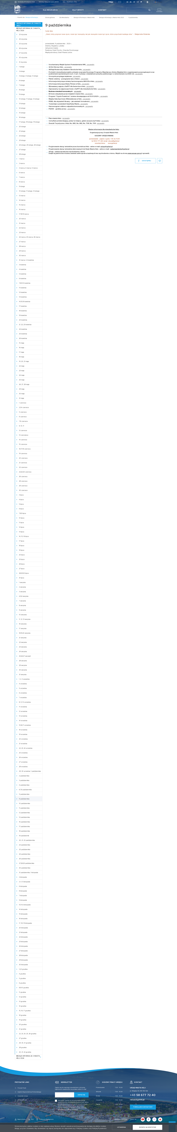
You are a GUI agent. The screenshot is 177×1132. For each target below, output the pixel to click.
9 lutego (22, 94)
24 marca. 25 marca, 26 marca (29, 237)
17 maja (21, 352)
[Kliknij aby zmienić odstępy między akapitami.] (141, 2)
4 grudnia (22, 974)
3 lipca (21, 495)
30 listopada (23, 964)
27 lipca (21, 568)
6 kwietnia (22, 278)
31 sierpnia (22, 674)
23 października (24, 845)
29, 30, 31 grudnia (25, 1043)
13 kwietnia (23, 297)
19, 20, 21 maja (24, 361)
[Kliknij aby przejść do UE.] (119, 2)
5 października (24, 794)
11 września (23, 707)
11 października (24, 808)
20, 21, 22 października (27, 840)
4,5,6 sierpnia (23, 596)
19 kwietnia (23, 315)
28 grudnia (22, 1047)
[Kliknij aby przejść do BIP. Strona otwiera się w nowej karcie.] (110, 2)
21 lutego (22, 131)
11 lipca (21, 522)
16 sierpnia (22, 624)
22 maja (21, 366)
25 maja (21, 380)
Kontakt (102, 10)
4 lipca (21, 499)
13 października (24, 817)
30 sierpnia (23, 670)
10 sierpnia (23, 614)
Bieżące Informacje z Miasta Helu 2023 (28, 29)
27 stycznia (23, 53)
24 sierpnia (23, 651)
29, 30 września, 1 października (30, 771)
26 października (24, 858)
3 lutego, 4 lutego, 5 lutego (28, 76)
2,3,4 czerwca (24, 407)
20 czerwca (23, 458)
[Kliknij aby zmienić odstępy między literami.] (130, 2)
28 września (23, 766)
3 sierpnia (22, 591)
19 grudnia (22, 1020)
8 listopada (23, 891)
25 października (24, 849)
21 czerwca (23, 463)
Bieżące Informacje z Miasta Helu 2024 (28, 1057)
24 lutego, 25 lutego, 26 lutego (30, 145)
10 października (24, 803)
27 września (23, 762)
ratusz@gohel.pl (106, 146)
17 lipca (21, 541)
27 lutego (22, 149)
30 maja (21, 393)
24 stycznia (23, 39)
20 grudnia (23, 1024)
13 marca (22, 195)
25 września (23, 753)
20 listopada (23, 928)
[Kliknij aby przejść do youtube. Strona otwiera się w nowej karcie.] (143, 1119)
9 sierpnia (22, 610)
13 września (23, 716)
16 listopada (23, 918)
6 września (23, 693)
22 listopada (23, 937)
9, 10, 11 (21, 426)
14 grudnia (22, 1006)
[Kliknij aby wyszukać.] (149, 10)
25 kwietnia (23, 334)
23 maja (21, 370)
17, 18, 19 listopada (25, 923)
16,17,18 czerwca (24, 449)
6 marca (22, 172)
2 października (24, 776)
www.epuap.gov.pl (135, 153)
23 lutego (22, 140)
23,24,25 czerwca (25, 472)
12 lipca (21, 527)
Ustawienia (121, 1127)
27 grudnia (22, 1038)
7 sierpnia (22, 601)
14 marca (22, 200)
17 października (24, 826)
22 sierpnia (23, 642)
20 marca (22, 218)
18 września (23, 730)
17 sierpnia (22, 628)
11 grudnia (22, 992)
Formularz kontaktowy (143, 1107)
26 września (23, 757)
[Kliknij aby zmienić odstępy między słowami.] (137, 2)
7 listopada (23, 895)
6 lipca (21, 509)
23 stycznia (23, 34)
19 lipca (21, 550)
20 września (23, 739)
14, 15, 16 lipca (24, 536)
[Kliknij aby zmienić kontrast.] (147, 2)
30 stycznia (23, 57)
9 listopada (23, 900)
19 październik (24, 835)
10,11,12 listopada (25, 905)
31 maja (21, 398)
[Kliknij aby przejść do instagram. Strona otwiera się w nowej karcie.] (154, 1119)
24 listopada (23, 946)
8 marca (22, 182)
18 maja (21, 357)
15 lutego (22, 113)
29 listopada (23, 960)
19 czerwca (23, 453)
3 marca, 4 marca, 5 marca (28, 168)
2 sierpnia (22, 587)
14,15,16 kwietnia (24, 301)
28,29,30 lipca (24, 573)
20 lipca (22, 555)
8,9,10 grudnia (24, 987)
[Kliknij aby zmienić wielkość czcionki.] (127, 2)
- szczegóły (90, 64)
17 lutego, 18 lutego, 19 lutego (29, 122)
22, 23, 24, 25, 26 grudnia (27, 1033)
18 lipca (21, 545)
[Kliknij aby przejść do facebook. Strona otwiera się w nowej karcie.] (148, 1119)
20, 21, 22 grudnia (25, 1052)
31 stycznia (23, 62)
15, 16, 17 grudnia (25, 1010)
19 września (23, 734)
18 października (24, 831)
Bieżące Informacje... (32, 17)
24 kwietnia (23, 329)
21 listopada (23, 932)
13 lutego (22, 103)
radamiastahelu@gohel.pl (119, 149)
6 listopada (23, 886)
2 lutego (22, 71)
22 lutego (22, 136)
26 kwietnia (23, 338)
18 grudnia (22, 1015)
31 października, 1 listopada (28, 872)
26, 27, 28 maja (24, 384)
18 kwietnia (23, 311)
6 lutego (22, 80)
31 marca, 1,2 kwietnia (26, 260)
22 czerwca (23, 467)
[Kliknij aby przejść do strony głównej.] (23, 9)
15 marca (22, 205)
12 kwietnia (23, 292)
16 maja (21, 347)
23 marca (22, 232)
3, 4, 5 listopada (24, 882)
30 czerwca (23, 490)
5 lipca (21, 504)
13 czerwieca (23, 435)
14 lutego (22, 108)
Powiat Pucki (22, 1088)
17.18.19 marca (24, 214)
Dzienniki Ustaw (23, 1096)
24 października (24, 854)
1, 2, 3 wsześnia (24, 679)
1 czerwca (22, 403)
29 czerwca (23, 486)
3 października (24, 780)
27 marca (22, 241)
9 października (24, 799)
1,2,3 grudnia (23, 969)
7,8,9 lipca (22, 513)
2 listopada (23, 877)
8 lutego (22, 90)
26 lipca (21, 564)
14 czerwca (23, 439)
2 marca (22, 163)
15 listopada (23, 914)
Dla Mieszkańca (50, 10)
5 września (23, 688)
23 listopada (23, 941)
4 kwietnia (22, 269)
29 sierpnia (23, 665)
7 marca (22, 177)
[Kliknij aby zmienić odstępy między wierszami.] (134, 2)
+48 (143, 1095)
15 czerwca (23, 444)
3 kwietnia (22, 265)
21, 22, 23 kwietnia (25, 324)
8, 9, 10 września (25, 702)
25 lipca (21, 559)
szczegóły (101, 89)
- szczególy (84, 79)
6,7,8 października (25, 789)
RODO (20, 1104)
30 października (24, 868)
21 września (23, 743)
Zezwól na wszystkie (147, 1127)
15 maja (21, 343)
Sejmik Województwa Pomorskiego (29, 1092)
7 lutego (22, 85)
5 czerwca (22, 412)
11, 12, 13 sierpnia (24, 619)
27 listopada (23, 951)
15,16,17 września (25, 725)
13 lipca (21, 532)
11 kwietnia (22, 288)
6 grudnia (22, 983)
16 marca (22, 209)
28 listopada (23, 955)
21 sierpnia (22, 637)
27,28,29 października (26, 863)
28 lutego (22, 154)
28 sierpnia (23, 660)
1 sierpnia (22, 582)
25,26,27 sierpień (25, 656)
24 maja (21, 375)
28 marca (22, 246)
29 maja (21, 389)
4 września (23, 684)
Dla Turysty (78, 10)
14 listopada (23, 909)
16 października (24, 822)
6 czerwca (22, 416)
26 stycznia (23, 48)
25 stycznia (23, 43)
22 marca (22, 228)
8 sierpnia (22, 605)
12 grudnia (22, 997)
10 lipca (21, 518)
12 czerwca (23, 430)
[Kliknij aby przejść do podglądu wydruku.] (159, 160)
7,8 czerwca (23, 421)
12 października (24, 812)
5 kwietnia (22, 274)
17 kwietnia (23, 306)
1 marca (21, 159)
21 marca (22, 223)
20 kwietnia (23, 320)
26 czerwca (23, 476)
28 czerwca (23, 481)
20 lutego (22, 126)
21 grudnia (22, 1029)
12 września (23, 711)
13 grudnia (22, 1001)
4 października (24, 785)
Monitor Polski (22, 1100)
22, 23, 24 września (25, 748)
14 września (23, 720)
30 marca (22, 255)
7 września (23, 697)
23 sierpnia (23, 647)
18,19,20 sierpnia (24, 633)
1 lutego (22, 67)
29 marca (22, 251)
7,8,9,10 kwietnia (24, 283)
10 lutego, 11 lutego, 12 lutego (29, 99)
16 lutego (22, 117)
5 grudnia (22, 978)
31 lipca (21, 578)
